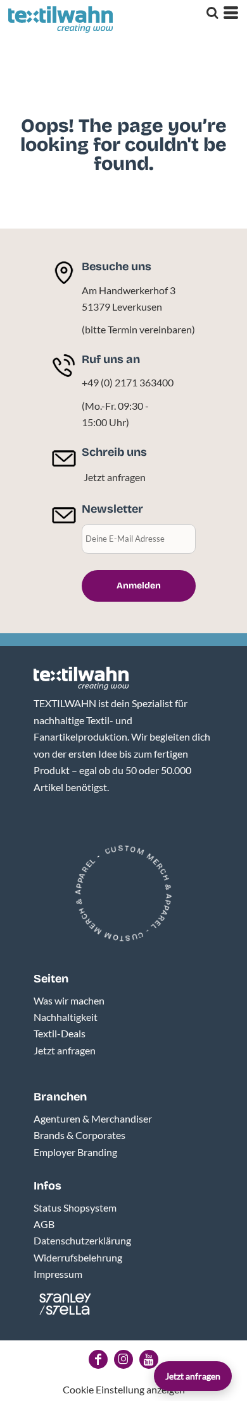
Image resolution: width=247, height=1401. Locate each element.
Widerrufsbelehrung (78, 1257)
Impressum (58, 1274)
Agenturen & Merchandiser (93, 1118)
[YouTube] (148, 1359)
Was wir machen (69, 1000)
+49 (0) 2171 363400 (128, 382)
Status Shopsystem (75, 1207)
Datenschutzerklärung (82, 1240)
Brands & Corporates (79, 1135)
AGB (44, 1224)
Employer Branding (75, 1152)
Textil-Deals (60, 1033)
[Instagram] (123, 1359)
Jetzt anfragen (115, 477)
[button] (81, 679)
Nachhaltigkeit (66, 1017)
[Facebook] (98, 1359)
